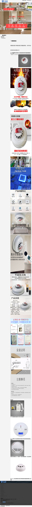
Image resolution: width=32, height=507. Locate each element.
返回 (11, 480)
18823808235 (16, 54)
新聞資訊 (2, 493)
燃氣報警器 (2, 490)
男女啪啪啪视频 (2, 506)
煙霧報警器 (2, 484)
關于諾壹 (2, 485)
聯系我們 (2, 496)
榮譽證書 (2, 488)
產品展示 (2, 489)
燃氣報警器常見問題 (4, 495)
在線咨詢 (12, 54)
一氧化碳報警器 (3, 483)
